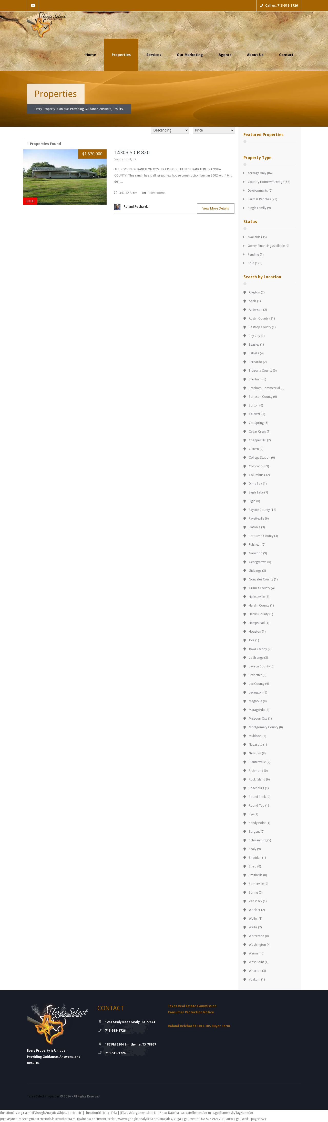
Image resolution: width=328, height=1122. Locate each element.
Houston (255, 631)
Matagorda (257, 710)
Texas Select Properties (43, 1096)
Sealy (252, 849)
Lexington (256, 692)
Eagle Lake (256, 492)
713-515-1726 (115, 1030)
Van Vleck (255, 901)
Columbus (256, 475)
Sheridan (255, 858)
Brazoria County (260, 370)
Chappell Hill (257, 440)
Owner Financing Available (266, 246)
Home (90, 55)
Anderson (255, 310)
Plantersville (257, 762)
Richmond (256, 771)
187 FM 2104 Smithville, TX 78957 (130, 1044)
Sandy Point (257, 823)
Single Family (257, 208)
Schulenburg (257, 840)
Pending (253, 254)
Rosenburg (256, 788)
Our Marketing (190, 55)
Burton (254, 405)
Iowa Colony (258, 649)
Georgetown (257, 562)
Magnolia (255, 701)
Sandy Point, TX (125, 159)
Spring (253, 892)
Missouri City (258, 718)
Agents (225, 55)
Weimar (254, 953)
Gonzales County (261, 579)
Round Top (256, 805)
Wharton (255, 971)
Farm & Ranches (259, 199)
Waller (253, 918)
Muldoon (255, 736)
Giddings (255, 571)
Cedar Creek (257, 431)
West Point (256, 962)
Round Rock (257, 797)
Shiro (253, 866)
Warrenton (256, 936)
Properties (121, 55)
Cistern (254, 449)
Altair (252, 301)
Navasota (255, 744)
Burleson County (260, 397)
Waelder (254, 910)
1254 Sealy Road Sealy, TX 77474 (130, 1022)
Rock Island (257, 779)
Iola (251, 640)
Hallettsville (257, 597)
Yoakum (254, 979)
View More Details (215, 208)
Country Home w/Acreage (266, 182)
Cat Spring (256, 423)
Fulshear (255, 544)
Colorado (256, 466)
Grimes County (259, 588)
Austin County (259, 318)
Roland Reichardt (136, 206)
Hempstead (257, 623)
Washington (257, 945)
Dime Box (255, 484)
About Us (255, 55)
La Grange (256, 657)
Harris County (259, 614)
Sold (251, 263)
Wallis (253, 927)
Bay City (254, 336)
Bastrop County (260, 327)
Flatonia (254, 527)
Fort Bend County (261, 536)
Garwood (255, 553)
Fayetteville (256, 518)
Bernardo (255, 362)
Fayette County (259, 510)
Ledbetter (255, 675)
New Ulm (255, 753)
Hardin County (259, 605)
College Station (259, 457)
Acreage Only (257, 173)
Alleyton (254, 292)
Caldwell (255, 414)
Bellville (254, 353)
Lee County (256, 684)
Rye (251, 814)
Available (254, 237)
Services (153, 55)
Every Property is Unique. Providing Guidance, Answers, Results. (79, 109)
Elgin (252, 501)
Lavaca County (259, 666)
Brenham (255, 379)
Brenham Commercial (264, 388)
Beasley (254, 344)
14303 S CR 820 (132, 152)
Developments (258, 190)
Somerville (256, 884)
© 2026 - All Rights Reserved (63, 1096)
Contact (286, 55)
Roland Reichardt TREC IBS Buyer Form (199, 1026)
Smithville (255, 875)
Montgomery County (263, 727)
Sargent (254, 831)
